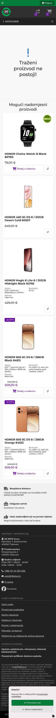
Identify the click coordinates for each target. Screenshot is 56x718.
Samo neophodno (34, 709)
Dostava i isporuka (11, 620)
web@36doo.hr (19, 667)
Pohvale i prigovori (11, 630)
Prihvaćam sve (34, 703)
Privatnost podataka (12, 609)
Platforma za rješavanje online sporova (22, 636)
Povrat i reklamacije (12, 625)
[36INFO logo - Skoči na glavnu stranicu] (6, 12)
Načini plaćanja (10, 615)
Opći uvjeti (7, 604)
